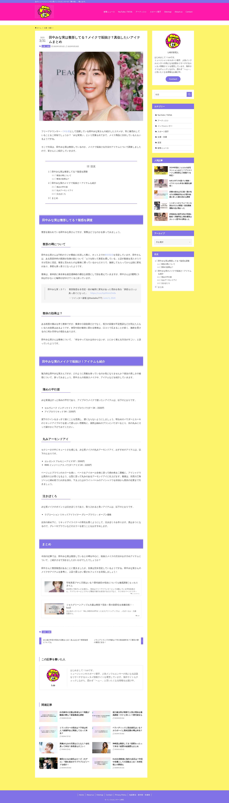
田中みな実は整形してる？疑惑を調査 (70, 171)
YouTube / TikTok (165, 115)
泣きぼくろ (61, 193)
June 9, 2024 (109, 297)
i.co (53, 685)
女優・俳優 (46, 46)
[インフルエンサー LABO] (44, 11)
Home (81, 794)
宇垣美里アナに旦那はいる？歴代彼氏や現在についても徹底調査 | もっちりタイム (102, 584)
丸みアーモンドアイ (64, 190)
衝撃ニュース (163, 148)
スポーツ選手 (163, 131)
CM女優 (66, 131)
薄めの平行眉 (62, 186)
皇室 (159, 142)
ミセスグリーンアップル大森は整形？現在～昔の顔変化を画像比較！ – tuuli (100, 606)
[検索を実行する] (189, 94)
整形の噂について (63, 175)
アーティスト (163, 120)
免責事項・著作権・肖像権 (139, 794)
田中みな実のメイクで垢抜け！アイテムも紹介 (74, 182)
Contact (173, 79)
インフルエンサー (165, 126)
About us (90, 794)
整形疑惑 (109, 254)
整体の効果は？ (62, 178)
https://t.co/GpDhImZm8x (103, 293)
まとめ (55, 197)
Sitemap (99, 794)
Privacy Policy (120, 794)
